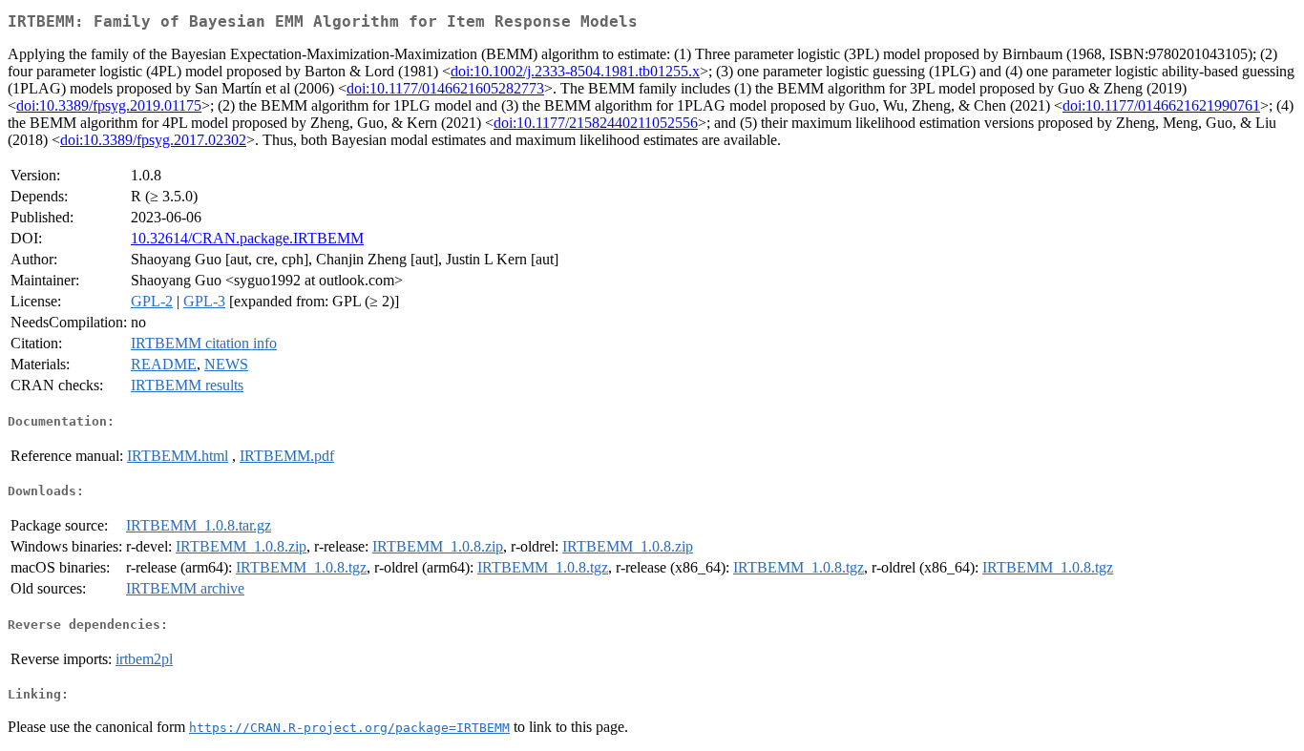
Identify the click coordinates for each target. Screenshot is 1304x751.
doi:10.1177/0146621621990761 (1161, 105)
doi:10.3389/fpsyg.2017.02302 (153, 140)
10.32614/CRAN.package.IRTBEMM (247, 238)
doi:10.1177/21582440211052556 (596, 123)
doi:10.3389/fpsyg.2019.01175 (108, 105)
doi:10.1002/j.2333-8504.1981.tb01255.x (575, 71)
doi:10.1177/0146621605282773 (445, 88)
